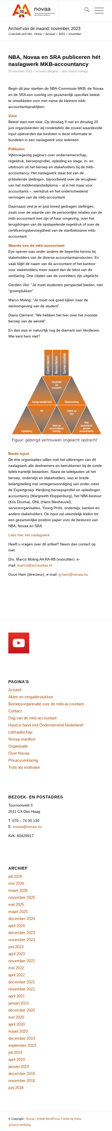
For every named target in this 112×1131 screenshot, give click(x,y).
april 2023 (16, 954)
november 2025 (21, 897)
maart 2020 (18, 1031)
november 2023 (21, 939)
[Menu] (96, 10)
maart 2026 (18, 890)
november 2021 (21, 989)
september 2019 (22, 1045)
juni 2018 (15, 1087)
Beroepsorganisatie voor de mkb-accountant (46, 704)
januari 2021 (18, 1003)
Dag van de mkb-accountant (32, 718)
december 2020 (21, 1010)
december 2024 (21, 918)
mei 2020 (16, 1017)
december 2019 (21, 1038)
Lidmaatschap (20, 732)
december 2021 (21, 982)
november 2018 (21, 1080)
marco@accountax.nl (34, 565)
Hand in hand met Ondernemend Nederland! (45, 725)
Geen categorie (48, 71)
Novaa (30, 1118)
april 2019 (16, 1059)
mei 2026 (16, 883)
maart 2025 (18, 911)
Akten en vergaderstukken (30, 697)
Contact (15, 711)
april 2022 (16, 975)
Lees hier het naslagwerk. (29, 535)
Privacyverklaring (23, 760)
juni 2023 (15, 946)
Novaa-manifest (21, 739)
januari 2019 (18, 1066)
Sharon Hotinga (78, 71)
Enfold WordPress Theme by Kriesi (59, 1118)
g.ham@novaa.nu (73, 574)
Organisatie (18, 746)
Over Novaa (18, 753)
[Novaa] (46, 10)
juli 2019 (15, 1052)
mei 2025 (16, 904)
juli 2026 (15, 876)
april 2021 (16, 996)
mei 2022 (16, 968)
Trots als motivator (24, 767)
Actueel (14, 690)
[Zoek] (84, 10)
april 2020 (16, 1024)
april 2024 (16, 925)
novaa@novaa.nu (27, 827)
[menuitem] (84, 10)
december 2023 (21, 932)
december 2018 (21, 1073)
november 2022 (21, 961)
